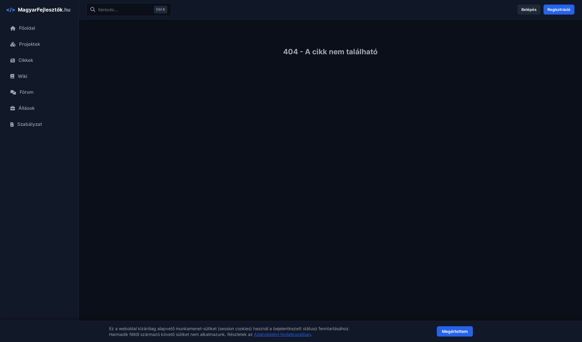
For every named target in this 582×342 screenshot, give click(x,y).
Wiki (22, 76)
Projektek (29, 44)
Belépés (529, 9)
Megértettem (455, 331)
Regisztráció (558, 9)
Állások (26, 108)
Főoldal (27, 28)
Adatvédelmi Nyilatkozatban (282, 334)
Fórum (26, 92)
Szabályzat (29, 124)
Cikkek (25, 60)
